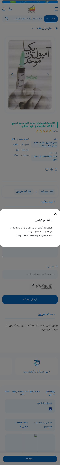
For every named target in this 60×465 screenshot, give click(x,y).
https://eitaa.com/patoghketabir (34, 236)
